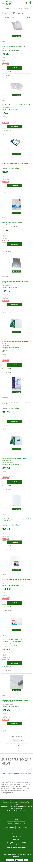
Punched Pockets (14, 50)
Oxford (4, 454)
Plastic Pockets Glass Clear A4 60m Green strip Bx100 (15, 342)
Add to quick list (7, 71)
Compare (8, 75)
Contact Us (16, 832)
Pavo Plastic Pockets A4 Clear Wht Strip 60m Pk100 (16, 105)
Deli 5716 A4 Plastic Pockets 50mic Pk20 (13, 222)
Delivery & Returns (20, 823)
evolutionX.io (16, 856)
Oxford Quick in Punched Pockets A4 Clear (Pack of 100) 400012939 (16, 519)
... (11, 8)
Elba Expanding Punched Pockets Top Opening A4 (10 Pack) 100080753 (16, 700)
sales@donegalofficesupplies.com (16, 847)
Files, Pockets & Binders (21, 8)
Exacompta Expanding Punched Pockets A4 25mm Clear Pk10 (16, 402)
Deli (3, 218)
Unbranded (5, 276)
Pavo (3, 41)
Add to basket (14, 68)
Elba (3, 695)
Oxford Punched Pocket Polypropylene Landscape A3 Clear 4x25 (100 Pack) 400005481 (16, 640)
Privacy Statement (9, 827)
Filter (28, 17)
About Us (10, 823)
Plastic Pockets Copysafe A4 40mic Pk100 (13, 46)
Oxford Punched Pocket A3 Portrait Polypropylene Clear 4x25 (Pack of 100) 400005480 (16, 580)
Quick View (17, 36)
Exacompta (5, 397)
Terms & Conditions (22, 827)
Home (7, 8)
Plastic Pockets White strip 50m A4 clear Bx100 (15, 163)
